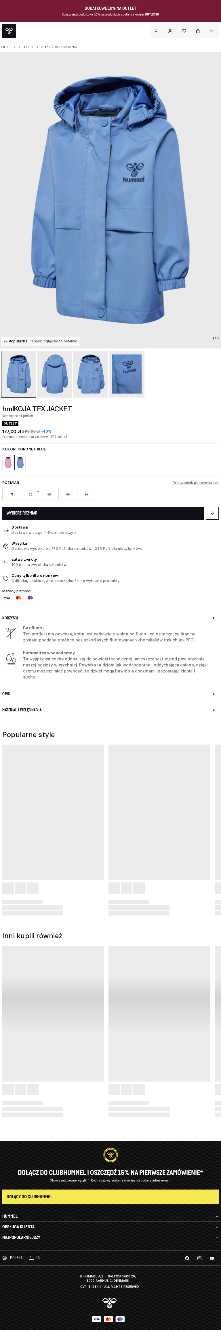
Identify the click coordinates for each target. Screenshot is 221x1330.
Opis (6, 694)
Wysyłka (19, 543)
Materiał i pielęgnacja (21, 710)
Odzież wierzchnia (59, 47)
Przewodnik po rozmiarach (196, 483)
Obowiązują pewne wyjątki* (70, 1180)
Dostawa (20, 527)
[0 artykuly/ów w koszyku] (198, 31)
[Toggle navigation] (156, 31)
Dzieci (28, 47)
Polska (16, 1258)
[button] (170, 31)
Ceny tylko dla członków (35, 575)
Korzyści (10, 618)
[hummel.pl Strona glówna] (9, 31)
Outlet (8, 47)
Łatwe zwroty (24, 559)
